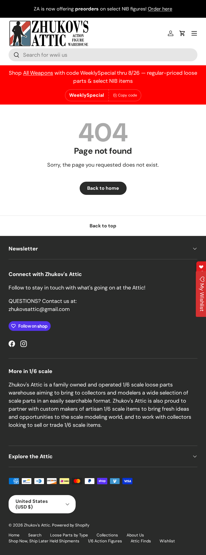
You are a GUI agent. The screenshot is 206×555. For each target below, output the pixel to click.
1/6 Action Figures (105, 541)
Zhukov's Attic (37, 525)
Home (14, 535)
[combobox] (103, 54)
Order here (160, 9)
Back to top (103, 226)
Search (35, 535)
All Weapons (38, 72)
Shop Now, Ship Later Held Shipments (44, 541)
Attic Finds (141, 541)
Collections (107, 535)
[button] (182, 33)
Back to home (103, 188)
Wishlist (167, 541)
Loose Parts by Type (69, 535)
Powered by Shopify (70, 525)
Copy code (127, 95)
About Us (135, 535)
